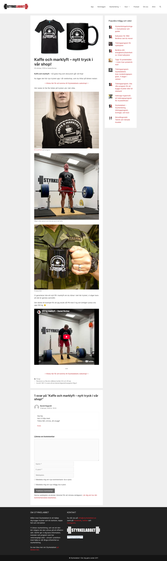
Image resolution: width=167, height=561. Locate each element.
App (92, 7)
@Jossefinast (38, 150)
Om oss (145, 7)
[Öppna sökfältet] (160, 7)
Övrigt (38, 379)
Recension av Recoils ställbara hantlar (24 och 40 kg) (53, 381)
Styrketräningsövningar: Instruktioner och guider (123, 28)
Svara (39, 426)
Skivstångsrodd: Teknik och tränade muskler (122, 119)
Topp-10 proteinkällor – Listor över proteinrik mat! (123, 62)
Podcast (136, 7)
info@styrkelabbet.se (87, 518)
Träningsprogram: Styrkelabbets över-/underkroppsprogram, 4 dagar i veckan (123, 74)
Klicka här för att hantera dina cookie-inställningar (75, 537)
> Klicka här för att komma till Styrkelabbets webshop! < (66, 83)
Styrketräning (114, 7)
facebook (77, 520)
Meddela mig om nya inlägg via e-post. (51, 485)
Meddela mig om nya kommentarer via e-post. (54, 480)
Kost (126, 7)
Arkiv (153, 7)
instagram (71, 523)
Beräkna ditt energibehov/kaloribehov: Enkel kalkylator (123, 52)
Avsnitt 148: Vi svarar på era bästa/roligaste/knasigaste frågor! (56, 383)
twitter (85, 520)
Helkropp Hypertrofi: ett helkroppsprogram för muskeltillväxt (123, 98)
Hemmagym (101, 7)
